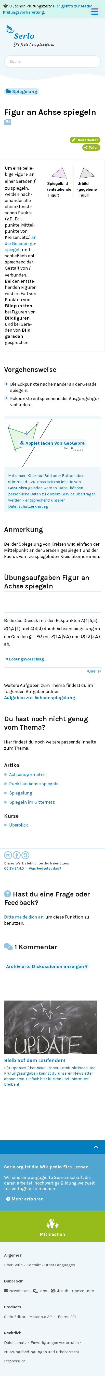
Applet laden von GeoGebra (55, 443)
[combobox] (52, 61)
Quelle (94, 671)
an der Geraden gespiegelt (21, 243)
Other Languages (59, 1264)
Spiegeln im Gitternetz (32, 802)
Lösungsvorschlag (25, 659)
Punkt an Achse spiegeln (34, 784)
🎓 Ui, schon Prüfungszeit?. (48, 9)
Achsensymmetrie (27, 774)
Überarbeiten (87, 140)
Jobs (43, 1290)
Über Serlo (13, 1264)
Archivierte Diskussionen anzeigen (46, 966)
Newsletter (19, 1290)
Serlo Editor (14, 1316)
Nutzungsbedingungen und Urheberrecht (41, 1351)
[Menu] (95, 11)
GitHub (61, 1290)
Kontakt (34, 1264)
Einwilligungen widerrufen (55, 1342)
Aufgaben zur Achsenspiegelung (39, 697)
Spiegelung (24, 91)
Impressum (14, 1361)
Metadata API (41, 1316)
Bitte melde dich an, (24, 917)
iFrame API (66, 1316)
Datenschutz (15, 1342)
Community (83, 1290)
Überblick (18, 825)
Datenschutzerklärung (28, 506)
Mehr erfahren (27, 1199)
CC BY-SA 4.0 (14, 868)
